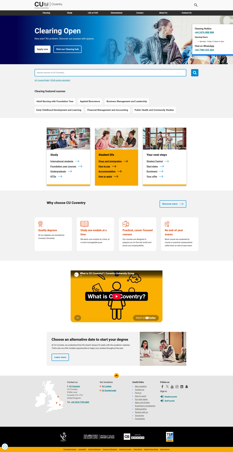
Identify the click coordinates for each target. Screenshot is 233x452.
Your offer (152, 176)
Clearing (46, 13)
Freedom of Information (110, 449)
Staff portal (170, 401)
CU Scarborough (109, 390)
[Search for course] (194, 72)
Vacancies (139, 415)
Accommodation (107, 171)
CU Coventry (74, 386)
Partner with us (141, 412)
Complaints (140, 419)
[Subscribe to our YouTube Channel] (172, 387)
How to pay (104, 166)
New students (141, 386)
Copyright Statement (94, 449)
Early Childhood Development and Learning (58, 110)
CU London (106, 386)
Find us (138, 393)
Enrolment (152, 171)
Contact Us (187, 13)
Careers (139, 13)
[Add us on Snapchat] (186, 387)
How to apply (105, 176)
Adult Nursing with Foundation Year (54, 101)
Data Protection (165, 449)
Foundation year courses (63, 166)
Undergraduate (58, 171)
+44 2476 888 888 (204, 32)
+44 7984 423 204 (204, 50)
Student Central (155, 161)
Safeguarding (141, 409)
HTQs (53, 176)
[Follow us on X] (167, 386)
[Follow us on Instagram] (177, 387)
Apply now (42, 49)
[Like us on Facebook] (162, 387)
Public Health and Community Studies (154, 110)
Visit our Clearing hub (67, 49)
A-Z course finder (42, 80)
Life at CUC (93, 13)
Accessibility (82, 449)
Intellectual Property (125, 449)
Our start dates (141, 399)
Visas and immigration (110, 161)
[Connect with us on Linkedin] (182, 387)
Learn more (60, 357)
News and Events (142, 402)
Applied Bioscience (90, 101)
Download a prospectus (145, 406)
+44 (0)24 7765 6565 (80, 402)
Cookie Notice (137, 449)
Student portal (171, 397)
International (116, 13)
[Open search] (196, 5)
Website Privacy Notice (151, 449)
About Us (163, 13)
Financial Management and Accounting (107, 110)
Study (69, 13)
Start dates (152, 166)
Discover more (169, 203)
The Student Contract (69, 449)
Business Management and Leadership (127, 101)
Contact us (139, 390)
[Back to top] (116, 375)
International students (61, 161)
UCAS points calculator (60, 80)
